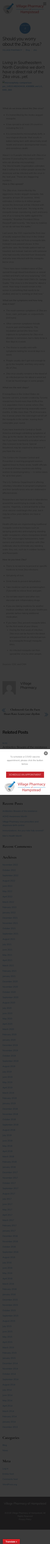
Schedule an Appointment (25, 774)
